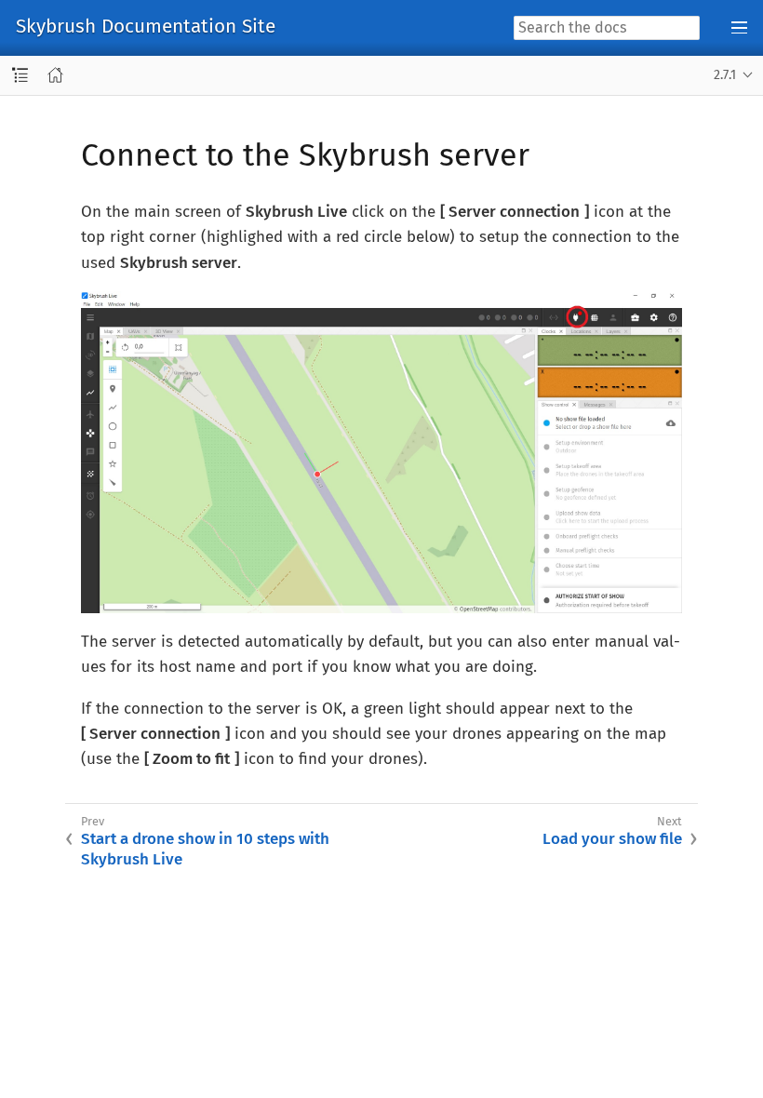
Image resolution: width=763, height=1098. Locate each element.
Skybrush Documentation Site (145, 27)
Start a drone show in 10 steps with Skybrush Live (205, 849)
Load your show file (612, 839)
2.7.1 (725, 75)
